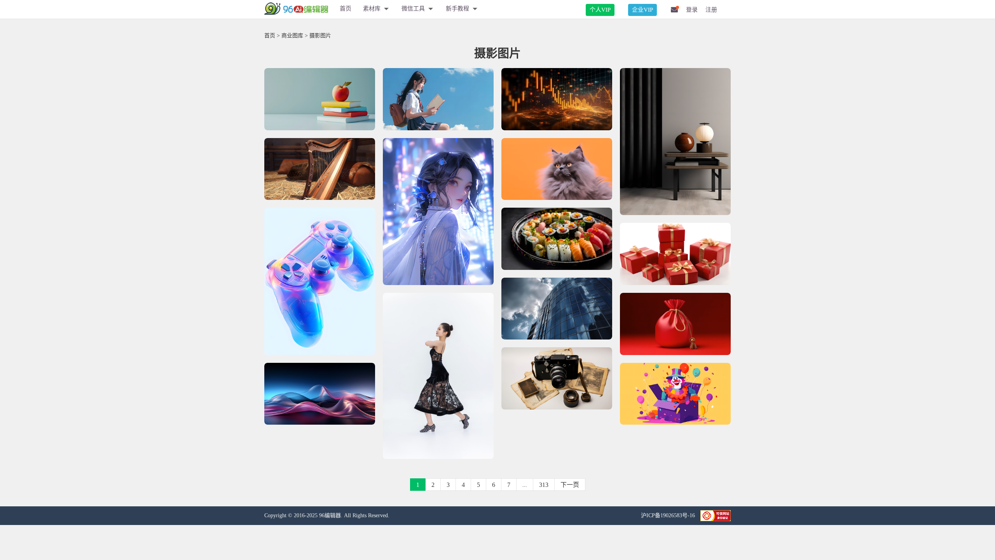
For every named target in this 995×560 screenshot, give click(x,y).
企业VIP (642, 10)
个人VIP (600, 10)
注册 (711, 10)
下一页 (569, 484)
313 (543, 484)
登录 (692, 10)
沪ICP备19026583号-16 (668, 515)
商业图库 (292, 35)
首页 (345, 8)
